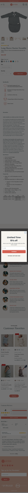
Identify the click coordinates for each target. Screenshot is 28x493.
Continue (14, 251)
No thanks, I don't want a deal (14, 255)
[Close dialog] (25, 233)
